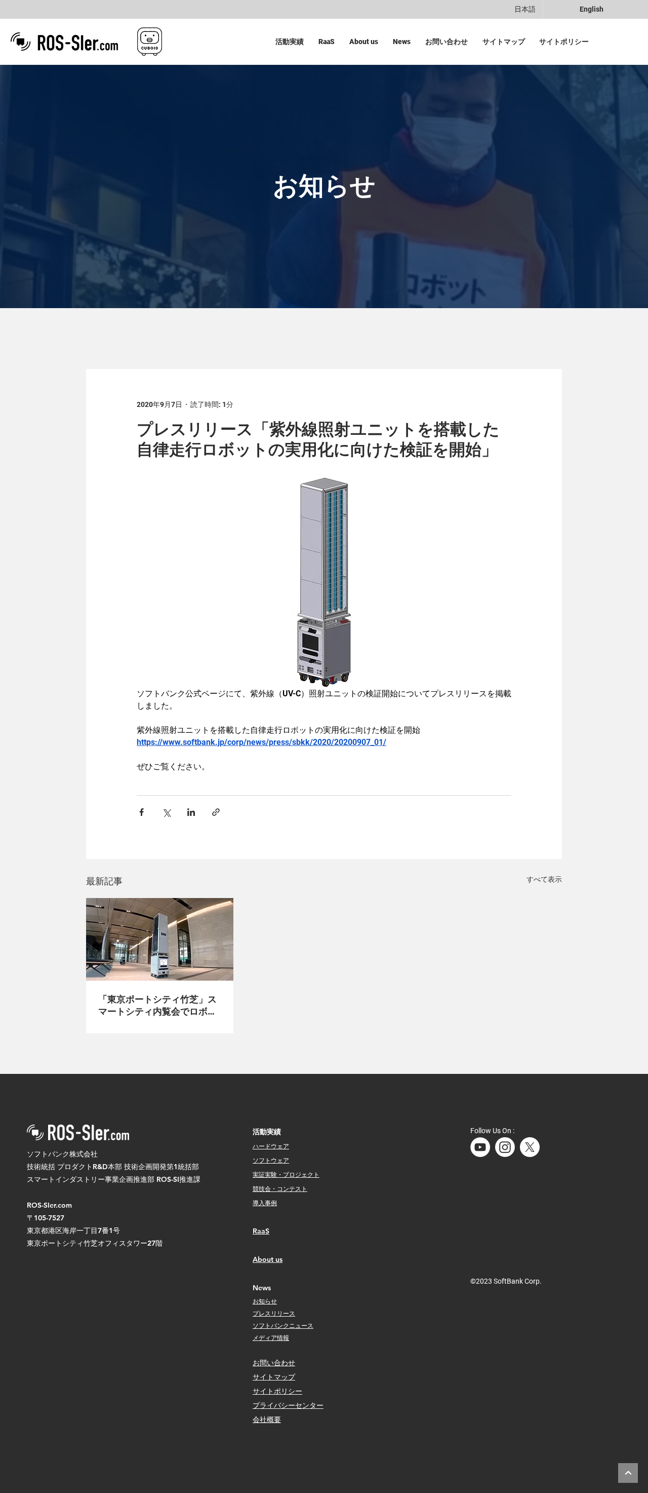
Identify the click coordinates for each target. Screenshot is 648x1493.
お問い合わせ (274, 1362)
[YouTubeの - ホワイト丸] (480, 1147)
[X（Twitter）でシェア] (166, 812)
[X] (530, 1147)
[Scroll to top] (628, 1473)
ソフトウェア (271, 1160)
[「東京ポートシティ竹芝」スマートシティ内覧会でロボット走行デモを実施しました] (159, 939)
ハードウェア (271, 1146)
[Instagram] (505, 1147)
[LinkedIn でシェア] (191, 812)
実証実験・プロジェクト (286, 1174)
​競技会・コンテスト (280, 1188)
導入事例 (265, 1203)
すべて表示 (544, 879)
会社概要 (267, 1419)
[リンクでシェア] (216, 812)
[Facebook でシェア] (141, 812)
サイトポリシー (277, 1391)
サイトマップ (274, 1377)
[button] (291, 41)
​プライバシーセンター (288, 1405)
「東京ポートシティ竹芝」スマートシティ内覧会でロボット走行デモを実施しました (157, 1006)
